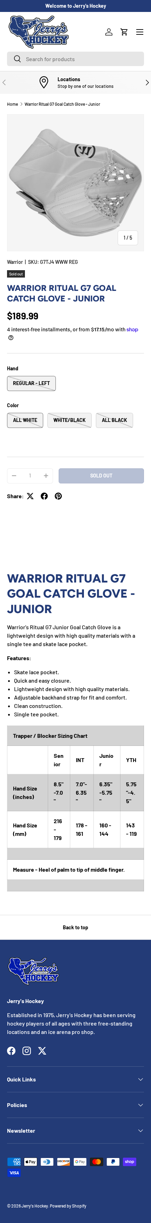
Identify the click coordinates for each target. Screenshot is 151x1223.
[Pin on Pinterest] (58, 496)
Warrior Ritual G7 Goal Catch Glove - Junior (62, 104)
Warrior (15, 262)
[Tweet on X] (30, 496)
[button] (124, 32)
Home (12, 104)
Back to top (75, 927)
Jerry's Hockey (34, 1205)
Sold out (101, 476)
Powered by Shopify (68, 1205)
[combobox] (75, 59)
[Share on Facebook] (44, 496)
